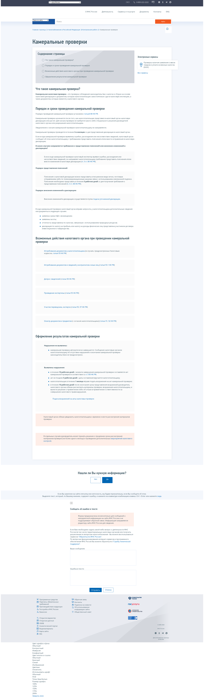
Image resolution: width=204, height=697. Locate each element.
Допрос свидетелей (52, 279)
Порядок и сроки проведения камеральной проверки (67, 65)
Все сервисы (143, 73)
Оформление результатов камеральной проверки (66, 77)
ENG (167, 12)
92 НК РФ (112, 321)
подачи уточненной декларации (106, 199)
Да (107, 479)
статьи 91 (104, 321)
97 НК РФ (83, 307)
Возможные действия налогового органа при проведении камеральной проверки (79, 71)
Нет (95, 479)
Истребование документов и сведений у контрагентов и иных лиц (71, 265)
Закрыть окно (38, 696)
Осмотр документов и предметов (58, 321)
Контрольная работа (90, 30)
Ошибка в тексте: (77, 569)
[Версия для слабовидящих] (128, 2)
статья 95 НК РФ (72, 293)
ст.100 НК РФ (91, 374)
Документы (144, 12)
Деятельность (107, 12)
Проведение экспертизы (54, 293)
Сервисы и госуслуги (126, 12)
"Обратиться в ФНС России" (90, 537)
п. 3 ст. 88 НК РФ (88, 161)
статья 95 (75, 307)
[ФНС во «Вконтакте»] (159, 2)
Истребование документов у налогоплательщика (64, 251)
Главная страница (39, 30)
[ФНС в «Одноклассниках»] (162, 2)
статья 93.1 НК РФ (107, 265)
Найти (163, 21)
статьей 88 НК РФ (91, 114)
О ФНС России (91, 12)
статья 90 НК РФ (67, 279)
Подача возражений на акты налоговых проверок (73, 399)
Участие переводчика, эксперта (57, 307)
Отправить (95, 590)
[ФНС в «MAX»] (170, 2)
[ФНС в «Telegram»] (166, 2)
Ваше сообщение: (77, 548)
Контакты (157, 12)
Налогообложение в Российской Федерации (64, 30)
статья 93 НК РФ (59, 253)
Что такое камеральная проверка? (59, 60)
